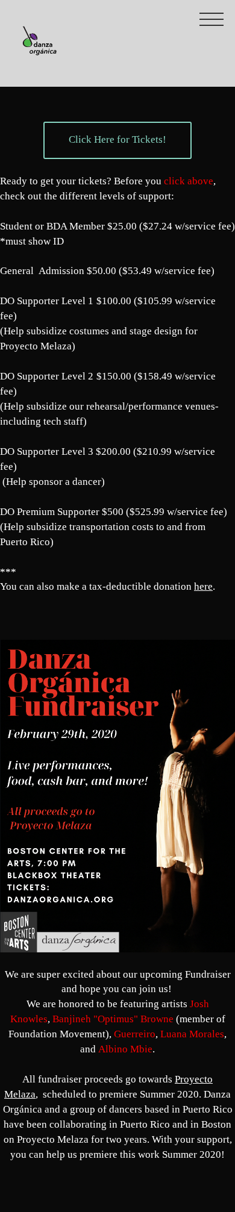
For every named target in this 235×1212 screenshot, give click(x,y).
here (203, 586)
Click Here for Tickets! (117, 139)
